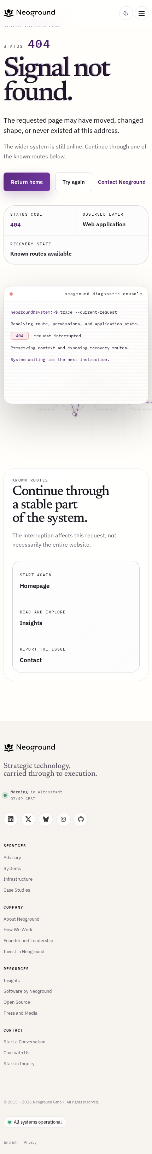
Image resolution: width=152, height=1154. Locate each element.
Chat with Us (16, 1052)
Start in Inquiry (19, 1063)
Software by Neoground (28, 991)
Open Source (17, 1002)
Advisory (12, 857)
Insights (12, 980)
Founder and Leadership (28, 940)
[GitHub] (81, 819)
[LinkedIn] (11, 819)
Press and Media (20, 1013)
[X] (28, 819)
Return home (27, 182)
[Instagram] (63, 819)
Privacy (30, 1142)
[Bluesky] (46, 819)
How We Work (18, 929)
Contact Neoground (122, 182)
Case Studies (17, 890)
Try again (74, 182)
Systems (12, 868)
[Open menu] (141, 13)
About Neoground (22, 919)
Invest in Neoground (24, 951)
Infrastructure (18, 879)
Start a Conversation (24, 1041)
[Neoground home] (60, 13)
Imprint (10, 1142)
